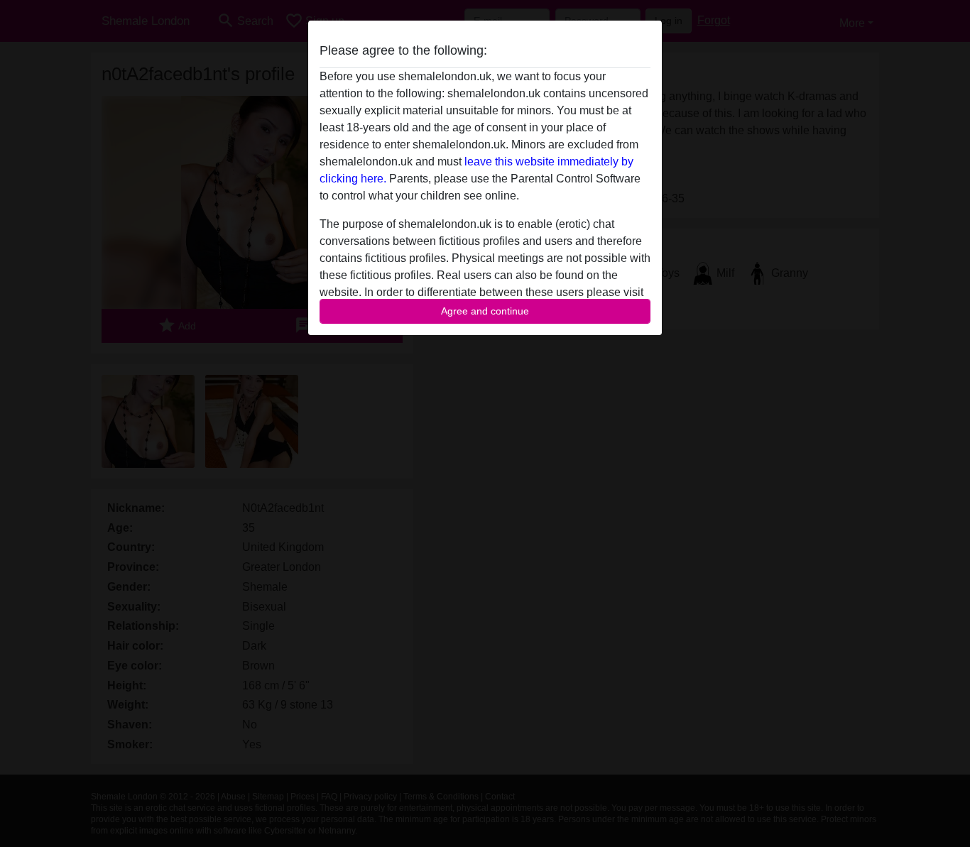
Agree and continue (485, 311)
